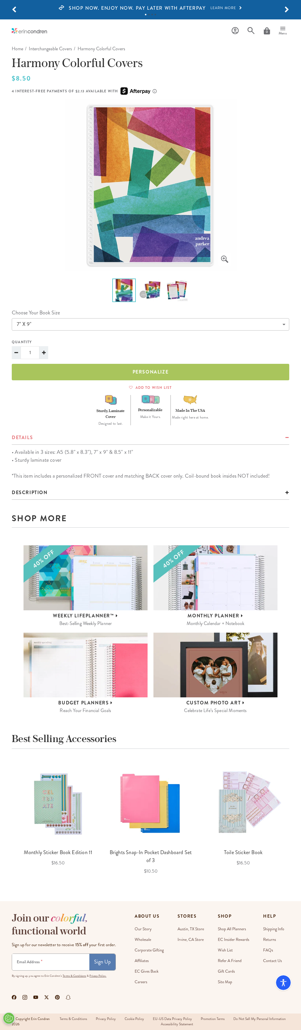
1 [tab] (145, 14)
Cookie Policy (134, 1018)
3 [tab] (152, 14)
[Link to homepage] (29, 30)
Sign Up (102, 962)
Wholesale (143, 939)
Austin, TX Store (191, 929)
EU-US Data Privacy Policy (172, 1018)
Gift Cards (226, 971)
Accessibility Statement (177, 1024)
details (22, 437)
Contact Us (272, 961)
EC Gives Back (146, 971)
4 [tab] (155, 14)
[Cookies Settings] (9, 1018)
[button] (14, 10)
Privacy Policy (106, 1018)
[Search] (251, 30)
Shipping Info (273, 929)
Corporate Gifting (149, 950)
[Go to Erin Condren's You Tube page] (35, 997)
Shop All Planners (232, 929)
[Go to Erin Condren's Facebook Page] (14, 997)
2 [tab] (149, 14)
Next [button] (294, 818)
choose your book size (36, 312)
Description (30, 492)
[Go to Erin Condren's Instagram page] (24, 997)
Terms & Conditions (74, 976)
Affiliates (142, 961)
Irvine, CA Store (191, 939)
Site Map (225, 982)
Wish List (225, 950)
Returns (269, 939)
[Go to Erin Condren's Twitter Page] (46, 997)
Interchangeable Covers (50, 48)
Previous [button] (7, 818)
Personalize (151, 372)
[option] (150, 8)
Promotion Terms (213, 1018)
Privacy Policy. (97, 976)
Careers (141, 982)
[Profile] (235, 30)
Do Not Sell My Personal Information (259, 1018)
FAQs (268, 950)
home (17, 48)
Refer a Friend (230, 961)
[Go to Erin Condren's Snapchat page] (68, 997)
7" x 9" (24, 324)
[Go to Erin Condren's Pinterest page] (57, 997)
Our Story (143, 929)
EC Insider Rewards (233, 939)
